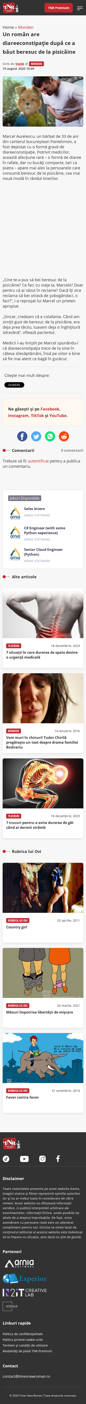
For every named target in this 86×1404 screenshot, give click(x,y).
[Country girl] (43, 903)
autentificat (38, 461)
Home (8, 27)
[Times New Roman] (11, 7)
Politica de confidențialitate (23, 1334)
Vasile (19, 64)
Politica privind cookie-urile (23, 1340)
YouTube (58, 415)
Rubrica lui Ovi (18, 920)
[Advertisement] (43, 229)
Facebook (50, 409)
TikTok (37, 415)
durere (14, 385)
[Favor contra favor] (43, 1073)
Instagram (18, 415)
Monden (26, 27)
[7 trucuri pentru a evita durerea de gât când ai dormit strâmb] (43, 798)
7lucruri (13, 646)
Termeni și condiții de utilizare (25, 1345)
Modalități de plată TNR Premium (27, 1351)
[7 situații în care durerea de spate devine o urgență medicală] (43, 628)
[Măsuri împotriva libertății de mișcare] (43, 988)
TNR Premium (58, 8)
